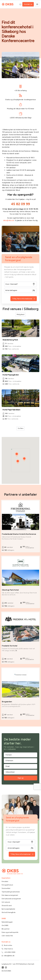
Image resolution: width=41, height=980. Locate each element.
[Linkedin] (3, 967)
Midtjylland (20, 314)
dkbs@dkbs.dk (8, 220)
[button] (24, 459)
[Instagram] (6, 967)
